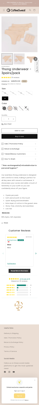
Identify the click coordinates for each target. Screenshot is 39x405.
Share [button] (6, 223)
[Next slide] (36, 253)
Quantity (4, 115)
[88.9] (19, 305)
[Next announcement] (35, 3)
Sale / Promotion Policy (13, 338)
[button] (4, 10)
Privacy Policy (9, 347)
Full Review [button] (11, 264)
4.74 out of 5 (25, 279)
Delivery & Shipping (11, 333)
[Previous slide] (3, 253)
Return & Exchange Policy (13, 342)
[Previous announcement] (4, 3)
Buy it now (19, 136)
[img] (12, 237)
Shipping (4, 84)
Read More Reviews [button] (19, 271)
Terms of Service (10, 351)
